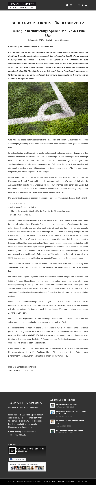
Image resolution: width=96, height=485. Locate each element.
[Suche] (66, 5)
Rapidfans (19, 328)
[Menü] (71, 5)
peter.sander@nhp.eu (17, 356)
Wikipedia (74, 60)
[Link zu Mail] (86, 5)
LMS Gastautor (63, 40)
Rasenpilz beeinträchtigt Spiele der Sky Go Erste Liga (48, 33)
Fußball (49, 40)
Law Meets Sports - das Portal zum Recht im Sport (40, 449)
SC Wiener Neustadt (78, 56)
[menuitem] (66, 5)
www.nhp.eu (63, 356)
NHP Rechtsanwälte (44, 47)
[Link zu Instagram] (79, 5)
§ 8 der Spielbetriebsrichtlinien (72, 302)
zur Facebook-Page (18, 459)
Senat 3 (15, 56)
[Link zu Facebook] (82, 5)
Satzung (77, 153)
